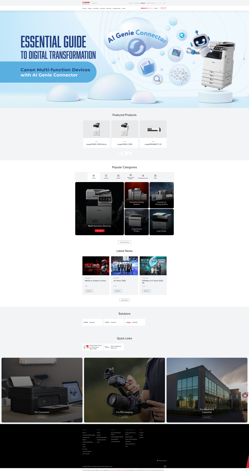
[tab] (94, 176)
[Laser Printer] (161, 222)
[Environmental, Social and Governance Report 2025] (92, 347)
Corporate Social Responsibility (88, 435)
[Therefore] (114, 322)
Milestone (84, 439)
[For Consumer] (42, 390)
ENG (164, 3)
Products (84, 8)
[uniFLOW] (135, 322)
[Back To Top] (165, 466)
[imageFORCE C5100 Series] (96, 134)
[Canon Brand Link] (86, 3)
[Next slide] (130, 153)
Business (143, 3)
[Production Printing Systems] (137, 195)
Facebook (141, 432)
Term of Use (115, 470)
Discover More (124, 300)
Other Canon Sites (163, 460)
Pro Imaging (137, 3)
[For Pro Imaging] (124, 390)
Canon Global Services (115, 441)
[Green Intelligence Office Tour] (114, 347)
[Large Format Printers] (137, 222)
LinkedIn (141, 437)
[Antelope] (92, 322)
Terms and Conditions (86, 451)
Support (156, 8)
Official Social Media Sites (87, 442)
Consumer (130, 3)
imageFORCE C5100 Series (96, 144)
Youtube (141, 435)
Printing (98, 432)
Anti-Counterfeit (85, 453)
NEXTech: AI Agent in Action (95, 280)
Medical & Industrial (150, 3)
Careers (84, 446)
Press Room (108, 8)
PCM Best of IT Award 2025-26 (152, 281)
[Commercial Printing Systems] (161, 195)
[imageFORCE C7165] (124, 134)
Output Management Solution (117, 436)
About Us (84, 432)
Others (98, 442)
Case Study (102, 8)
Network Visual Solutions (102, 437)
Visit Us (84, 444)
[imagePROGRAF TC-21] (153, 134)
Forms (126, 446)
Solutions (90, 8)
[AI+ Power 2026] (124, 275)
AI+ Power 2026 (120, 280)
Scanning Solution (114, 439)
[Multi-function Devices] (99, 208)
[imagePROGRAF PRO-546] (181, 134)
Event (86, 286)
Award (143, 286)
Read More (89, 290)
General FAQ (128, 441)
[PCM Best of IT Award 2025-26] (153, 275)
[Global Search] (160, 3)
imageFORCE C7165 (124, 144)
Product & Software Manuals (131, 439)
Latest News (96, 8)
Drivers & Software (129, 436)
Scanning (98, 435)
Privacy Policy (123, 470)
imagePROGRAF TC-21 (153, 144)
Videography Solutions (101, 439)
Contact (123, 8)
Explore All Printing (124, 242)
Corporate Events (116, 8)
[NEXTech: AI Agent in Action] (95, 275)
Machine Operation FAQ (130, 443)
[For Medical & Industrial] (207, 390)
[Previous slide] (118, 153)
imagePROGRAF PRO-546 (181, 144)
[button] (244, 54)
